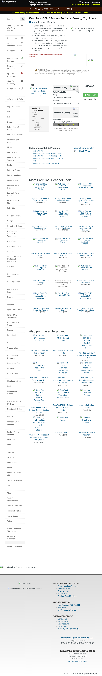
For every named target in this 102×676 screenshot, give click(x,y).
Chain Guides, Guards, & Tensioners (12, 233)
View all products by (84, 148)
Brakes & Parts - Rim (13, 201)
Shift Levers (12, 462)
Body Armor (12, 152)
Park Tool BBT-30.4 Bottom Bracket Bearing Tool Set (39, 409)
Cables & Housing (14, 216)
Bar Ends (10, 112)
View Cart (85, 2)
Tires (9, 493)
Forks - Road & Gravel (13, 323)
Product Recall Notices (67, 596)
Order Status (63, 626)
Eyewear (10, 297)
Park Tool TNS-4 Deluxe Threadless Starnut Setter (63, 407)
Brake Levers (12, 180)
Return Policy (63, 593)
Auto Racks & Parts (15, 99)
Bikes (9, 147)
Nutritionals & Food (15, 409)
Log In (31, 4)
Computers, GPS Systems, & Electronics (14, 258)
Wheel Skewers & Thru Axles (14, 530)
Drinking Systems (14, 282)
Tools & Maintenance (12, 499)
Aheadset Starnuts (62, 432)
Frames (10, 330)
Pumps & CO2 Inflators (13, 423)
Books (9, 165)
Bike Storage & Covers (13, 141)
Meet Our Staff (64, 588)
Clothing (10, 251)
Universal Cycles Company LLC (77, 637)
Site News (62, 607)
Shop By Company (11, 82)
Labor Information (14, 546)
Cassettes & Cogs (14, 226)
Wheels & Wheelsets (11, 537)
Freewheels (11, 335)
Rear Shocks (12, 439)
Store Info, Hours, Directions (77, 661)
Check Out (95, 2)
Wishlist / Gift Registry (12, 59)
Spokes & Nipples (14, 480)
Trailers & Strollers (14, 506)
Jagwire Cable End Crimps (86, 406)
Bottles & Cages (13, 170)
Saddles (10, 452)
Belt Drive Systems (15, 134)
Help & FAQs (63, 621)
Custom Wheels (13, 89)
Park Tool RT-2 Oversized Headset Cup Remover (63, 380)
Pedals (10, 417)
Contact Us (11, 51)
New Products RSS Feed (68, 605)
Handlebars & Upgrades (12, 357)
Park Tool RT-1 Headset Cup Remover (39, 351)
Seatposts (11, 457)
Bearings (10, 122)
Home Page (12, 38)
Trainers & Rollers (14, 511)
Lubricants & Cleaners (12, 392)
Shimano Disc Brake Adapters (87, 433)
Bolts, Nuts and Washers (13, 158)
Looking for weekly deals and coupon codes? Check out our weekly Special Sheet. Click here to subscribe (51, 13)
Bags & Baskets (13, 107)
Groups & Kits (12, 348)
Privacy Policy (63, 591)
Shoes (9, 468)
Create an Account (43, 4)
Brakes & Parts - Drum (13, 194)
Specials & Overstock (11, 75)
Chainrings (11, 241)
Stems (9, 485)
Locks (9, 386)
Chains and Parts (14, 246)
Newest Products (11, 67)
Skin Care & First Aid (14, 474)
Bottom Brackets (14, 175)
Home (32, 22)
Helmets (10, 368)
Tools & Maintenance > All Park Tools (46, 153)
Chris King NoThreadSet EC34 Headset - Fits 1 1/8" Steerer (39, 437)
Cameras (10, 221)
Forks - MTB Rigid (14, 310)
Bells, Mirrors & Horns (13, 128)
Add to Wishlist (90, 99)
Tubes (9, 521)
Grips (9, 343)
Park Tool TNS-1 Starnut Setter (63, 351)
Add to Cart (91, 95)
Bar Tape (11, 117)
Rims (9, 445)
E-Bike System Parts (13, 290)
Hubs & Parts (12, 373)
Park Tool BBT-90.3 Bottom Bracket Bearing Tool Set (86, 355)
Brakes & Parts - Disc (13, 186)
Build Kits (11, 208)
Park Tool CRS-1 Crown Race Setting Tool (39, 379)
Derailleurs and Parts (13, 275)
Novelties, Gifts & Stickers (14, 402)
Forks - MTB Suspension (12, 316)
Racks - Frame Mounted (13, 433)
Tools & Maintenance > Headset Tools (47, 163)
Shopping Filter (13, 25)
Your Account (63, 624)
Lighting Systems (14, 381)
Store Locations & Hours (14, 44)
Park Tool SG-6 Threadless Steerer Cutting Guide (86, 380)
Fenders (10, 305)
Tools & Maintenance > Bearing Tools (47, 156)
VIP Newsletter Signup (67, 610)
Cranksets (11, 266)
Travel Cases (12, 516)
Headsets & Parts (14, 363)
